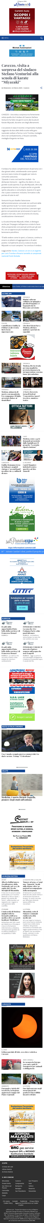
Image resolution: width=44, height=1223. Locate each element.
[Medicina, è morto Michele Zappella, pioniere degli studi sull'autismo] (22, 785)
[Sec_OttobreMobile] (22, 50)
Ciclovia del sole (7, 1167)
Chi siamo (6, 1201)
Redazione (7, 88)
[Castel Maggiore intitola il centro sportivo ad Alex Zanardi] (32, 455)
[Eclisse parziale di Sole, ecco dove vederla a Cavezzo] (22, 1027)
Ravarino (32, 1188)
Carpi (4, 1195)
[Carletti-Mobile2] (22, 33)
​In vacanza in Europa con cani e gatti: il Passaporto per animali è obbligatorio (32, 1065)
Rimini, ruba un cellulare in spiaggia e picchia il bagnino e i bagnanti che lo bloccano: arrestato (32, 303)
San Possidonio (20, 1191)
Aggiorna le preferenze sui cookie (26, 1203)
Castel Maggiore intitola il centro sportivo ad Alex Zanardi (29, 468)
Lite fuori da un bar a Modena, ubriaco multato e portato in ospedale (31, 329)
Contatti (15, 1201)
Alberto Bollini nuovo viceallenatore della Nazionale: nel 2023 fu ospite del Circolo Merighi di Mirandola (10, 886)
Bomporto (18, 1186)
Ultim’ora (6, 286)
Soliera (31, 1186)
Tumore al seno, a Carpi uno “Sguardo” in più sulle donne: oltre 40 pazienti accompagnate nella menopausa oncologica (32, 886)
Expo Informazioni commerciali (22, 547)
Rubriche (6, 618)
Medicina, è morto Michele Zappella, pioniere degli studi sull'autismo (19, 798)
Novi (30, 1183)
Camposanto (19, 1183)
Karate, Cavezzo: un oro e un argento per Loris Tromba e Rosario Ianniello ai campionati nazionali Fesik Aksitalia (21, 253)
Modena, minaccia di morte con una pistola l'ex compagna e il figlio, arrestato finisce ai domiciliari (11, 396)
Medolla (5, 1193)
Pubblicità (23, 1201)
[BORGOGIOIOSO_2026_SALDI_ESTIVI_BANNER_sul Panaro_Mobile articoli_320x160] (22, 162)
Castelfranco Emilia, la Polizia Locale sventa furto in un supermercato (11, 329)
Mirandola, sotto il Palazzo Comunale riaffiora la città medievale (30, 915)
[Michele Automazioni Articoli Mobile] (22, 280)
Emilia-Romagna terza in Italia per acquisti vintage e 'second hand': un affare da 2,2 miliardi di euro (11, 469)
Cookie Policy (8, 1203)
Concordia (5, 1190)
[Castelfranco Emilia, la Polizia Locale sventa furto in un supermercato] (11, 316)
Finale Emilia (6, 1183)
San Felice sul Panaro (6, 1187)
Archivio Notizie (7, 1172)
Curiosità (6, 1004)
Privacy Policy (34, 1201)
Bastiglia (18, 1188)
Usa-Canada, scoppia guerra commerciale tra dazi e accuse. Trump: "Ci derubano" (20, 755)
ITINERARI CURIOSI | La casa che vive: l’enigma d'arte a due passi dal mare (32, 630)
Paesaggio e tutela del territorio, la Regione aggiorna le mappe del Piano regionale (11, 1091)
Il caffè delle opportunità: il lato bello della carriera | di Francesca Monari (11, 630)
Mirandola (5, 1181)
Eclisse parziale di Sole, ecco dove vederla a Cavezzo (19, 1053)
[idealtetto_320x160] (22, 110)
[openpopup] (41, 38)
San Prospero (33, 1181)
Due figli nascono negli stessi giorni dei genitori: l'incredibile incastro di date (32, 1091)
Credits (20, 1205)
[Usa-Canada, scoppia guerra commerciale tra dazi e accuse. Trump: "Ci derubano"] (22, 741)
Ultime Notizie (7, 1169)
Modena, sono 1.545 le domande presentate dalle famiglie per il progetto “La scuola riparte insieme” (31, 443)
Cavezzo (26, 88)
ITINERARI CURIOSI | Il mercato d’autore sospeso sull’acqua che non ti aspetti (32, 650)
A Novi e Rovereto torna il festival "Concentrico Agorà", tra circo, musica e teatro (31, 396)
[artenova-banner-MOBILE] (22, 1158)
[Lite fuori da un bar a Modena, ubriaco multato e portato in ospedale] (32, 316)
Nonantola (32, 1191)
